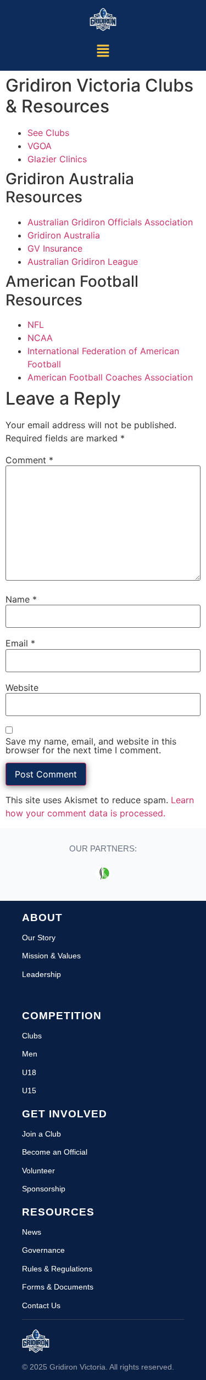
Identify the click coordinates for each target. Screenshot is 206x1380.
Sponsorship (43, 1188)
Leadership (41, 974)
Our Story (38, 937)
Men (29, 1053)
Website (21, 687)
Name (21, 599)
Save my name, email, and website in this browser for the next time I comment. (90, 745)
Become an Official (54, 1152)
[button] (103, 52)
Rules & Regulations (57, 1268)
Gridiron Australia (63, 235)
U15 (29, 1090)
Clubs (32, 1035)
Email (20, 643)
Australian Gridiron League (82, 261)
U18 (29, 1072)
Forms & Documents (57, 1286)
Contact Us (41, 1305)
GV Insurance (54, 248)
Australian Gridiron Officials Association (110, 222)
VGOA (39, 145)
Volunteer (38, 1170)
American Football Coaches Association (110, 377)
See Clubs (48, 132)
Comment (29, 460)
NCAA (40, 337)
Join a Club (41, 1133)
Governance (43, 1250)
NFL (35, 324)
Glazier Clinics (57, 159)
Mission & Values (51, 955)
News (31, 1232)
